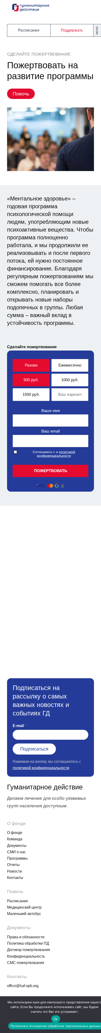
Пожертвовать (50, 471)
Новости (14, 871)
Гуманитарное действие (45, 787)
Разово (31, 365)
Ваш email (50, 431)
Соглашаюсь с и (54, 453)
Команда (14, 839)
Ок (56, 1019)
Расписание (28, 30)
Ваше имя (50, 410)
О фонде (14, 833)
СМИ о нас (16, 852)
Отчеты (13, 865)
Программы (17, 858)
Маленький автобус (24, 914)
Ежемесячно (69, 365)
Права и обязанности (25, 937)
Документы (17, 846)
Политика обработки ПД (28, 943)
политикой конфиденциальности (56, 453)
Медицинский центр (24, 907)
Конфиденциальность (26, 956)
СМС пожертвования (25, 963)
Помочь (21, 93)
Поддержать (72, 30)
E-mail (18, 726)
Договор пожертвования (28, 950)
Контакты (15, 878)
